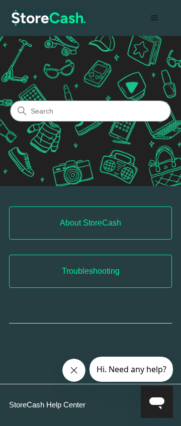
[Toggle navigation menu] (154, 18)
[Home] (48, 18)
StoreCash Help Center (47, 404)
